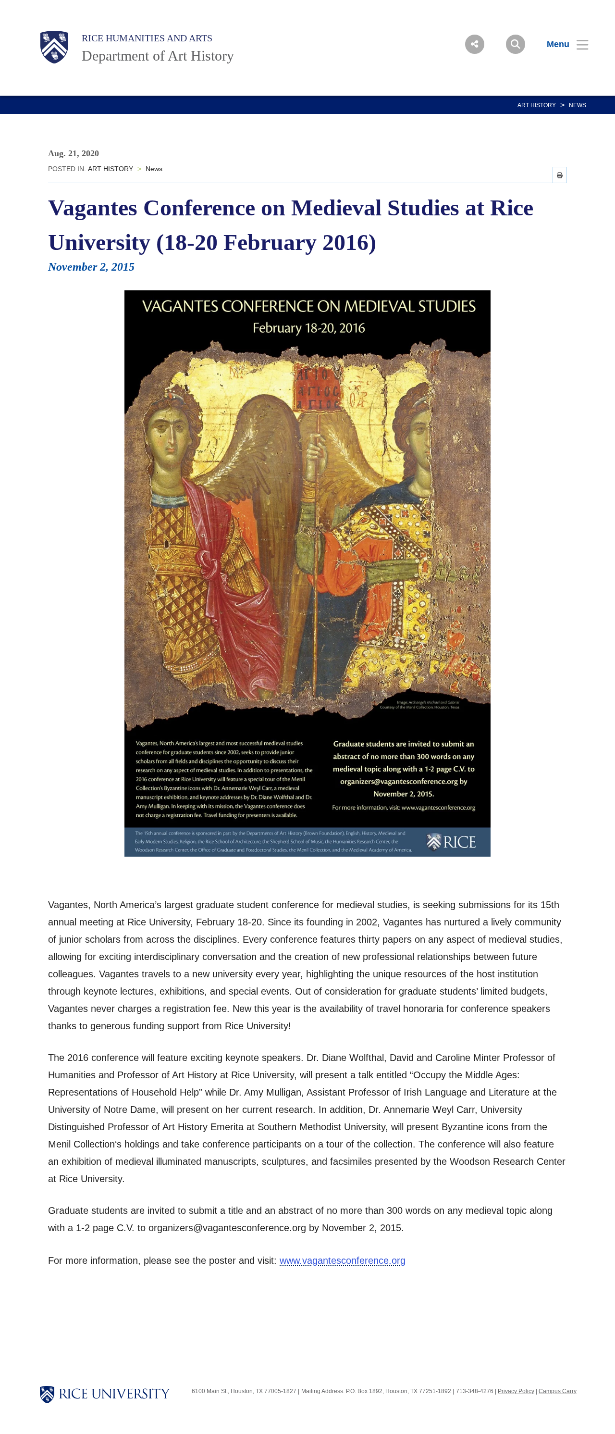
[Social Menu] (474, 44)
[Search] (515, 44)
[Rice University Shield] (54, 47)
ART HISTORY (536, 105)
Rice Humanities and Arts (147, 38)
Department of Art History (158, 55)
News (577, 105)
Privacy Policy (516, 1391)
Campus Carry (558, 1391)
